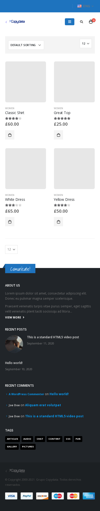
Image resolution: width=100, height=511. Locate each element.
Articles (12, 438)
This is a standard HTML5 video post (53, 337)
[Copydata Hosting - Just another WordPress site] (15, 22)
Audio (27, 438)
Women (9, 108)
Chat (40, 438)
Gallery (12, 446)
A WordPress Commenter (26, 394)
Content (54, 438)
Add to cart (9, 135)
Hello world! (14, 363)
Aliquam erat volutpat (43, 405)
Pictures (28, 446)
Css (68, 438)
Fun (78, 438)
